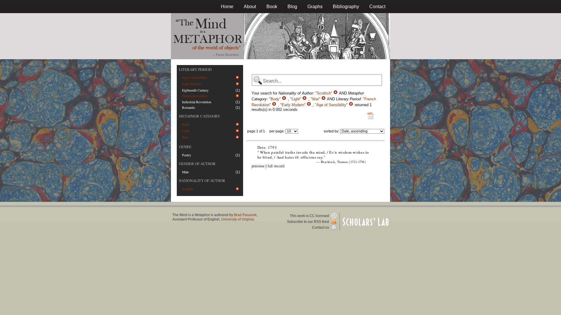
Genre (185, 146)
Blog (292, 6)
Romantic (188, 107)
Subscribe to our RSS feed (308, 222)
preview (258, 166)
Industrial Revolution (196, 102)
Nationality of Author (202, 180)
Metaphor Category (199, 116)
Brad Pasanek (245, 215)
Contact (377, 6)
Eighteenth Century (195, 90)
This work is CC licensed (310, 216)
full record (276, 166)
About (250, 6)
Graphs (315, 6)
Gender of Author (197, 163)
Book (271, 6)
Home (227, 6)
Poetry (186, 155)
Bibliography (346, 6)
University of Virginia (237, 219)
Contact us (321, 227)
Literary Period (195, 69)
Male (185, 172)
